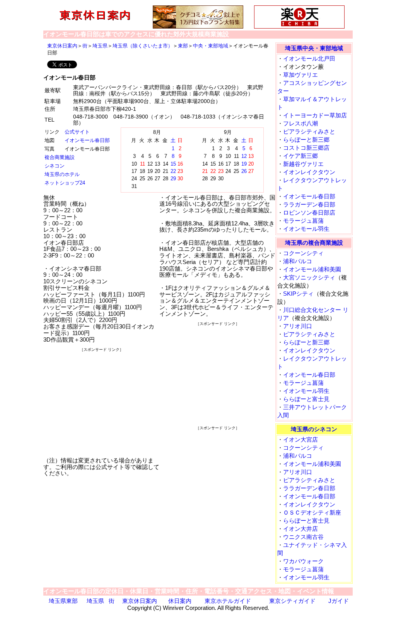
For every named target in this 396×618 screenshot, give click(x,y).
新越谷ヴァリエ (303, 164)
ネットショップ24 (64, 183)
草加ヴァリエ (300, 74)
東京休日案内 (62, 46)
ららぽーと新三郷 (306, 139)
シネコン (54, 166)
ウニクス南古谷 (303, 536)
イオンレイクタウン (309, 172)
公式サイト (77, 132)
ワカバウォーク (303, 561)
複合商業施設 (59, 157)
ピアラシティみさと (309, 131)
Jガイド (338, 601)
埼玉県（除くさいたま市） (143, 46)
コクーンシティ (303, 253)
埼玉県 (100, 46)
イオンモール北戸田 (309, 58)
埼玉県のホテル (62, 174)
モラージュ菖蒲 (303, 220)
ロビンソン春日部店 (309, 212)
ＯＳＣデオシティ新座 (312, 512)
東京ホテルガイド (228, 601)
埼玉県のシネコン (314, 429)
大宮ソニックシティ (309, 277)
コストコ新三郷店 (306, 147)
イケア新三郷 (300, 155)
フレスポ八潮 (300, 123)
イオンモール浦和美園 (312, 269)
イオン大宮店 (300, 439)
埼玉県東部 (63, 601)
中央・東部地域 (210, 46)
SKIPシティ (298, 293)
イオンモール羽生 (306, 228)
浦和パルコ (297, 261)
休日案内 (179, 601)
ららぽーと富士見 (306, 399)
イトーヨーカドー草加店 (315, 115)
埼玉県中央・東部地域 (314, 48)
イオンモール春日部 (87, 140)
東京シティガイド (292, 601)
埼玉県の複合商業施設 (314, 242)
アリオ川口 (297, 326)
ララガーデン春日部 (309, 204)
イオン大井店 (300, 528)
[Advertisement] (101, 401)
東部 (183, 46)
